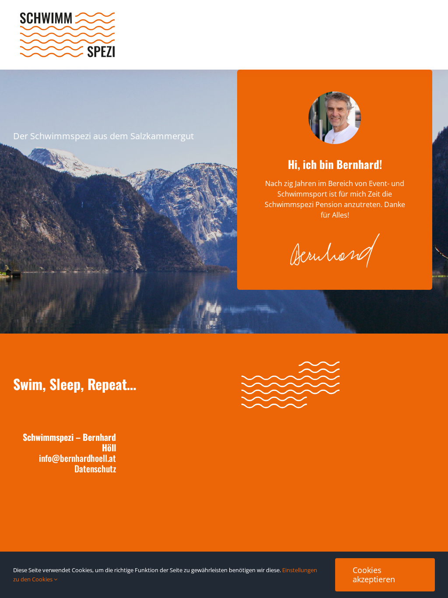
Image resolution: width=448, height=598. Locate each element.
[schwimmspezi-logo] (67, 14)
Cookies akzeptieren (374, 574)
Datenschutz (95, 468)
